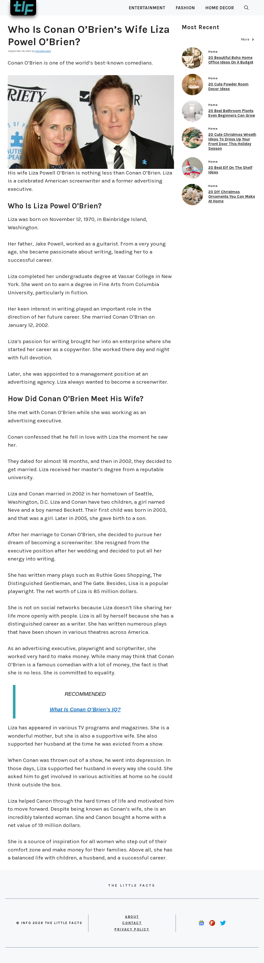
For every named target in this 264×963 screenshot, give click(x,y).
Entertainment (147, 7)
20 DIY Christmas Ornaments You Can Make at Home (231, 196)
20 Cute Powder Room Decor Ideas (228, 86)
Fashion (185, 7)
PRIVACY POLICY (131, 929)
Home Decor (219, 7)
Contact (132, 923)
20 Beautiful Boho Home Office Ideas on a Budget (230, 60)
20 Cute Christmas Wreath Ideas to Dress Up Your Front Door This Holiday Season (232, 141)
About (132, 917)
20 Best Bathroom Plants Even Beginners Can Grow (231, 113)
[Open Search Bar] (246, 7)
